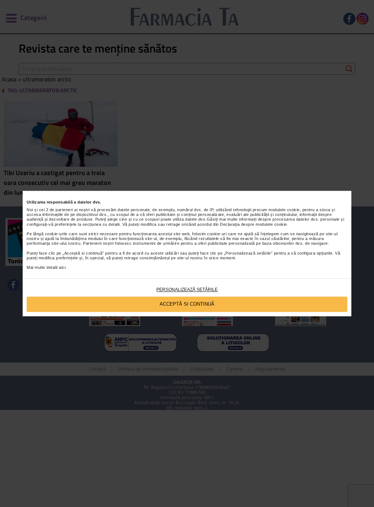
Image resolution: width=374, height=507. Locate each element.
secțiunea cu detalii (101, 224)
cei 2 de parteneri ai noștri (64, 210)
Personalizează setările (187, 289)
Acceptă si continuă (187, 304)
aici (62, 268)
